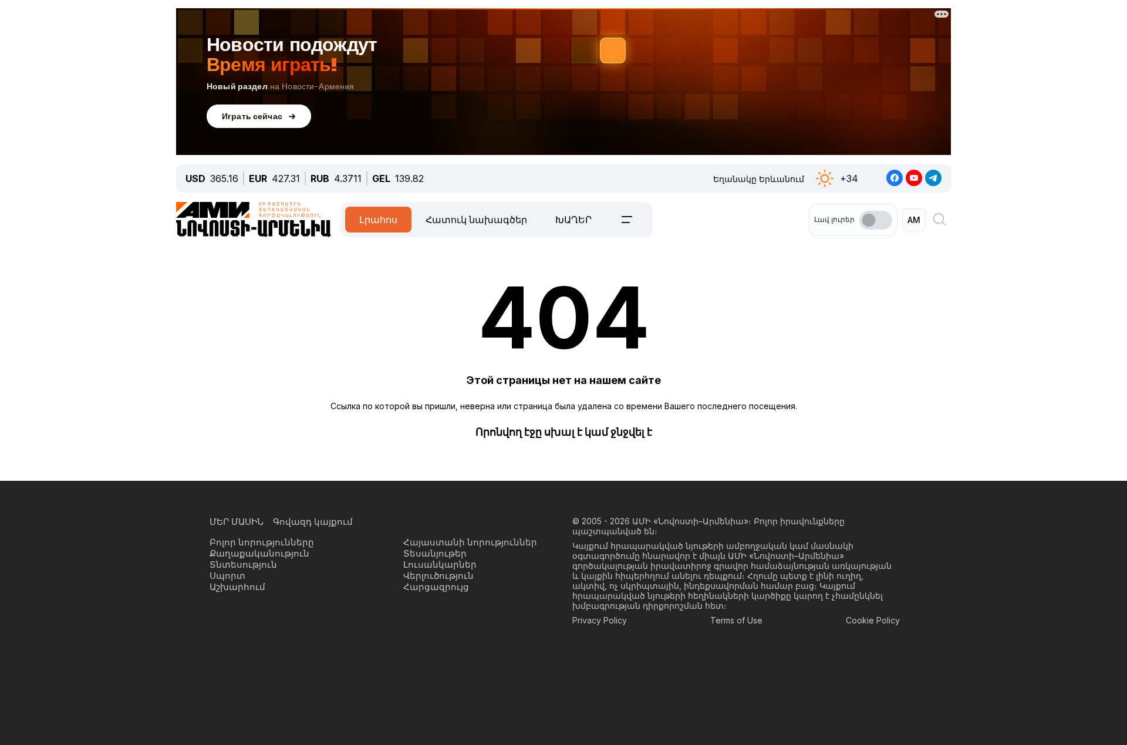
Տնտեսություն (243, 564)
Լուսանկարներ (440, 564)
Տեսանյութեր (435, 553)
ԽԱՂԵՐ (573, 219)
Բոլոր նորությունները (262, 542)
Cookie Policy (873, 620)
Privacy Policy (599, 620)
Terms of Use (736, 620)
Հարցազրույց (436, 586)
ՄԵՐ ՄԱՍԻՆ (237, 521)
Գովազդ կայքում (313, 521)
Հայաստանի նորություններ (470, 542)
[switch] (875, 220)
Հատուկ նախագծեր (476, 219)
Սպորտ (227, 575)
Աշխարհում (237, 586)
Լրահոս (378, 219)
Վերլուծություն (438, 575)
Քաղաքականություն (259, 553)
